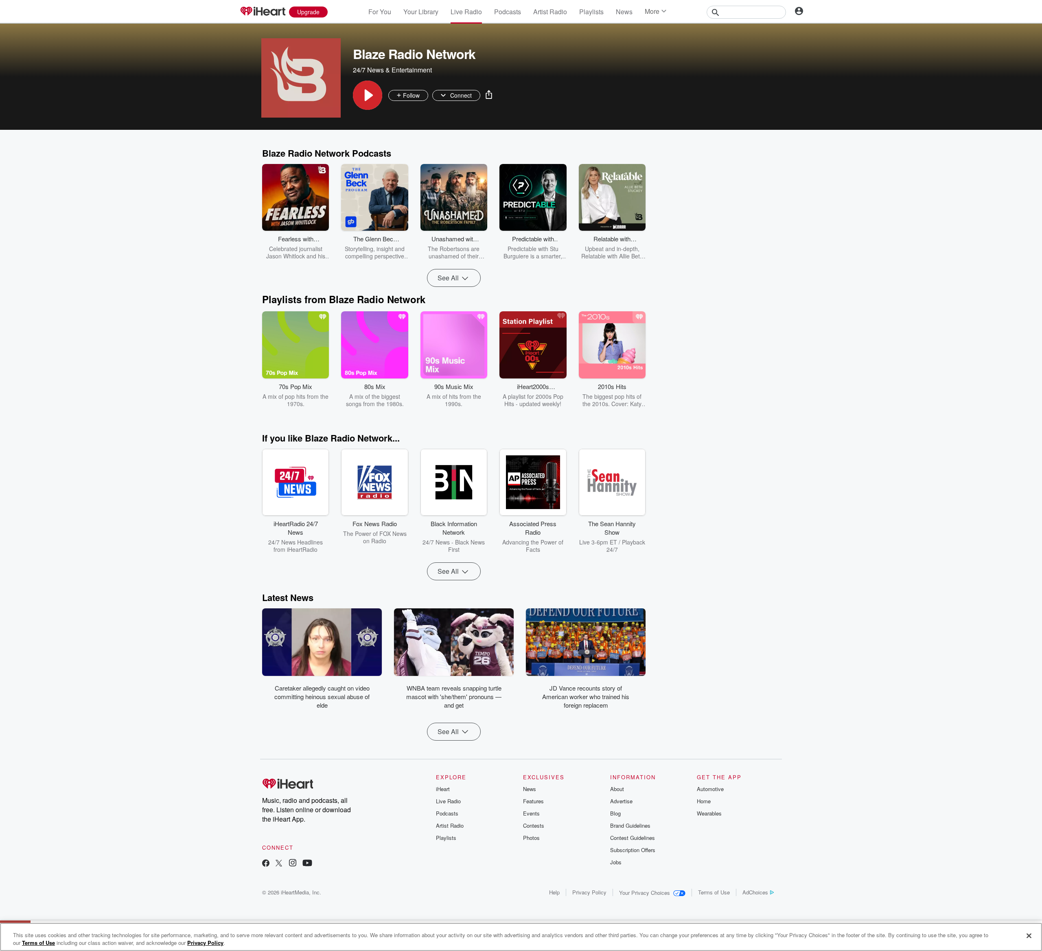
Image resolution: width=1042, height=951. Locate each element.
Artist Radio (550, 11)
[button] (367, 95)
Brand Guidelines (630, 825)
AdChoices (755, 892)
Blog (615, 813)
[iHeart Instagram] (292, 863)
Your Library (420, 11)
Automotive (710, 789)
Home (704, 801)
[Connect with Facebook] (265, 863)
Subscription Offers (632, 850)
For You (379, 11)
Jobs (616, 862)
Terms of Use (714, 892)
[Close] (1029, 936)
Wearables (709, 813)
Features (533, 801)
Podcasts (507, 11)
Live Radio (466, 11)
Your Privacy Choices (644, 892)
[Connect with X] (279, 863)
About (617, 789)
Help (554, 892)
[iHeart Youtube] (307, 863)
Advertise (621, 801)
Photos (531, 838)
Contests (533, 825)
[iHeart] (262, 12)
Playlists (591, 11)
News (624, 11)
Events (531, 813)
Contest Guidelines (632, 838)
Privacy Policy (589, 892)
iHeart (443, 789)
